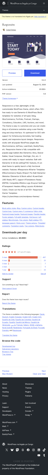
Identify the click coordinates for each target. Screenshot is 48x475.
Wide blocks (39, 226)
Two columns (29, 226)
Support (5, 407)
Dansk (42, 314)
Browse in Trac (7, 352)
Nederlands (17, 328)
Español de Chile (8, 320)
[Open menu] (44, 3)
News (4, 388)
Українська (17, 330)
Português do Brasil (30, 328)
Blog (18, 208)
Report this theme (9, 303)
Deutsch (5, 317)
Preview (12, 73)
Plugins (28, 392)
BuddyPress (8, 434)
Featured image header (11, 214)
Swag (28, 415)
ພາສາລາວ (38, 325)
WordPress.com (9, 422)
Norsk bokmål (7, 328)
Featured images (26, 214)
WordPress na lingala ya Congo (20, 444)
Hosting (5, 392)
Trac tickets (6, 354)
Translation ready (17, 226)
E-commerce (28, 211)
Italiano (26, 325)
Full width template (21, 217)
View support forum (9, 288)
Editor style (38, 211)
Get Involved (30, 403)
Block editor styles (9, 208)
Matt (5, 426)
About (4, 384)
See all (43, 274)
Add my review (7, 274)
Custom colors (26, 208)
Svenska (5, 330)
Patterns (28, 396)
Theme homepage (9, 98)
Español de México (23, 322)
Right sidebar (34, 220)
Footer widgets (8, 217)
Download (35, 73)
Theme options (31, 223)
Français (20, 325)
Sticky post (20, 223)
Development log (8, 346)
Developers (6, 411)
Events (28, 407)
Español (12, 322)
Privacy (5, 396)
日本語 (32, 325)
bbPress (6, 430)
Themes (5, 10)
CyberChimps (11, 30)
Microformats (13, 220)
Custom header (38, 208)
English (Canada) (15, 317)
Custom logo (7, 211)
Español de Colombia (23, 320)
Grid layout (33, 217)
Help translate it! (40, 16)
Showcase (29, 384)
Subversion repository (10, 349)
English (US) (36, 317)
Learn (4, 403)
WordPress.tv (9, 415)
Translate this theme (9, 335)
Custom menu (18, 211)
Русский (41, 328)
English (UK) (27, 317)
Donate (29, 411)
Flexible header (39, 214)
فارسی (13, 325)
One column (23, 220)
